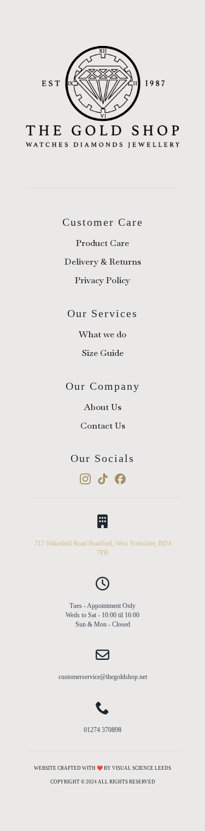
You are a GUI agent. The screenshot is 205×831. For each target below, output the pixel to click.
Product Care (102, 243)
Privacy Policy (102, 280)
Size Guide (103, 353)
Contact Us (102, 425)
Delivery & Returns (103, 261)
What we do (102, 334)
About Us (102, 407)
